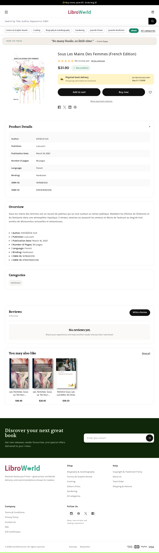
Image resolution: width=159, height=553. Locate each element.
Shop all (146, 353)
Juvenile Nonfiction (116, 30)
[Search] (152, 21)
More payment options (101, 101)
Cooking (36, 30)
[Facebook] (59, 107)
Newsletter (85, 547)
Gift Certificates (12, 531)
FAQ (7, 527)
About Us (117, 476)
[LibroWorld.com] (22, 468)
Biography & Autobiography (58, 30)
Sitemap (73, 547)
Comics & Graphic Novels (17, 30)
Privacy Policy (11, 517)
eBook (134, 30)
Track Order (118, 481)
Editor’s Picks (73, 486)
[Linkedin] (69, 107)
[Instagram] (71, 513)
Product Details (20, 127)
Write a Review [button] (98, 61)
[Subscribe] (149, 438)
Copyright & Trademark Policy (127, 471)
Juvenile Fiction (96, 30)
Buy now (124, 92)
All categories (148, 30)
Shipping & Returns (122, 486)
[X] (64, 107)
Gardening (79, 30)
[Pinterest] (75, 107)
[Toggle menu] (6, 12)
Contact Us (10, 522)
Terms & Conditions (15, 512)
